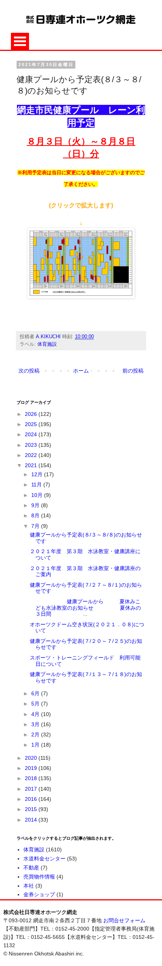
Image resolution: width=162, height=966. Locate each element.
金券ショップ (39, 894)
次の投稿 (29, 371)
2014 (31, 820)
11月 (37, 484)
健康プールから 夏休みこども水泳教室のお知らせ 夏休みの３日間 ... (85, 607)
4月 (36, 714)
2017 (31, 789)
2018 (31, 778)
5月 (36, 704)
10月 (37, 495)
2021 (31, 465)
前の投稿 (133, 371)
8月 (36, 515)
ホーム (81, 371)
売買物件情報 (39, 877)
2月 (36, 734)
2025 (31, 424)
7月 (36, 526)
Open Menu (20, 41)
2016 (31, 799)
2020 (31, 758)
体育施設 (47, 344)
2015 (31, 809)
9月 (36, 505)
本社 (28, 886)
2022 (31, 455)
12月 (37, 474)
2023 (31, 445)
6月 (36, 693)
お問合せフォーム (124, 920)
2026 (31, 414)
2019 (31, 768)
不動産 (31, 868)
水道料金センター (44, 859)
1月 (36, 745)
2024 (31, 434)
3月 (36, 724)
